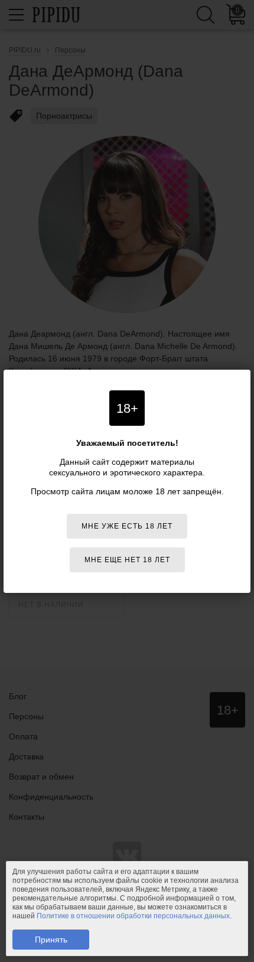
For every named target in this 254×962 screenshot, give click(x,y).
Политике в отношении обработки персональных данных (133, 916)
